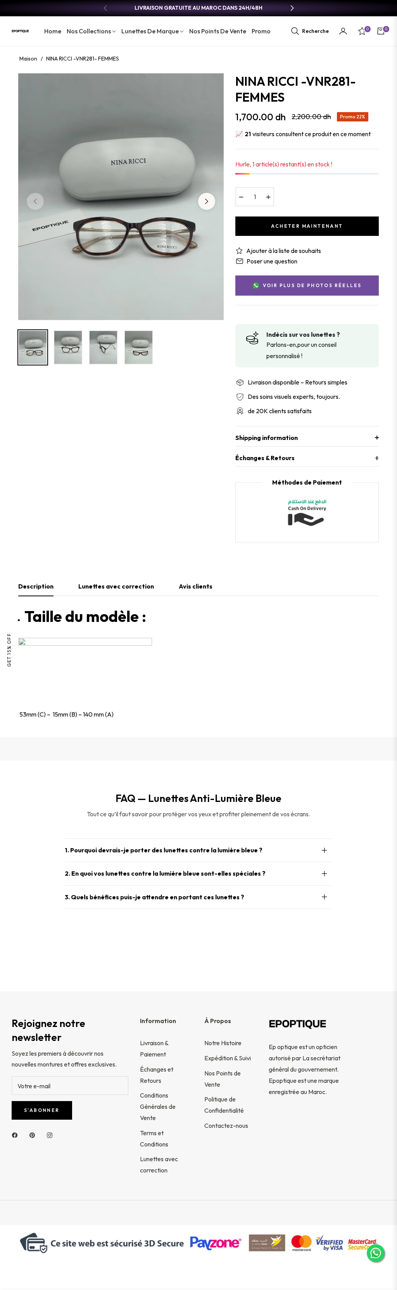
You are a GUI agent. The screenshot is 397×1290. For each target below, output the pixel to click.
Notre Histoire (223, 1043)
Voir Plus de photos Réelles (312, 285)
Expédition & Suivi (227, 1058)
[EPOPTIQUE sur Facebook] (17, 1134)
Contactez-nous (226, 1125)
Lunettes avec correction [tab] (116, 586)
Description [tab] (36, 586)
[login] (343, 31)
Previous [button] (35, 201)
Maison (28, 58)
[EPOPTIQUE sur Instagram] (52, 1134)
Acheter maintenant (307, 226)
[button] (309, 31)
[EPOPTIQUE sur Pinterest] (34, 1134)
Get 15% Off (9, 650)
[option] (121, 196)
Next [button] (206, 201)
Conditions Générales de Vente (158, 1106)
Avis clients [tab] (195, 586)
